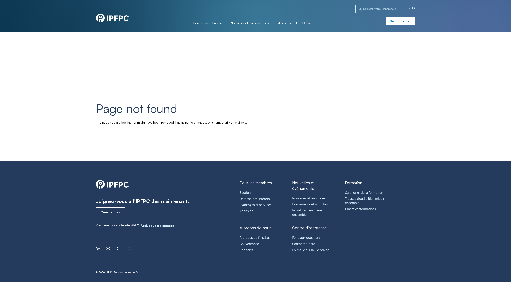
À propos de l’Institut (255, 237)
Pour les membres (206, 23)
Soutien (245, 192)
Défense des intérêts (255, 199)
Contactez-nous (304, 244)
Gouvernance (249, 244)
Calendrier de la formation (364, 192)
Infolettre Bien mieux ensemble (307, 212)
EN (408, 8)
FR (413, 8)
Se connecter (400, 21)
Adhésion (246, 211)
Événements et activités (310, 204)
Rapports (246, 250)
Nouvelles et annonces (308, 198)
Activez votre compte (157, 226)
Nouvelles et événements (249, 23)
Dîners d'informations (360, 209)
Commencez (110, 212)
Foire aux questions (306, 237)
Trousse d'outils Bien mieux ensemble (364, 201)
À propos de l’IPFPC (292, 23)
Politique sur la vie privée (310, 250)
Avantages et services (256, 205)
